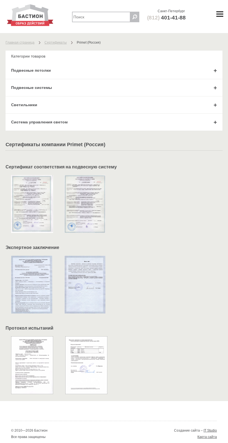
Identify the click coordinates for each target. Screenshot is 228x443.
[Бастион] (36, 15)
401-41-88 (166, 18)
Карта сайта (207, 437)
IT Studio (210, 430)
